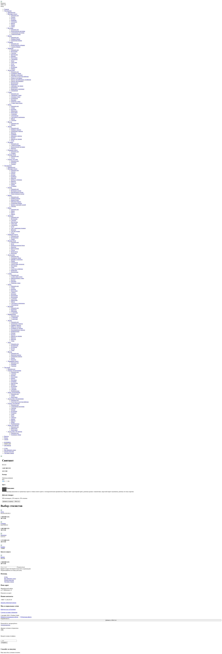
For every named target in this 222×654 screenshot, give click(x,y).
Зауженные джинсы (17, 131)
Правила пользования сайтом (9, 617)
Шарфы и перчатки (17, 75)
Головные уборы (16, 73)
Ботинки (13, 109)
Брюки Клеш (15, 200)
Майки (13, 68)
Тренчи (13, 172)
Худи (12, 64)
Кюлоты (13, 359)
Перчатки (3, 535)
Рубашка (3, 523)
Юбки (9, 208)
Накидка (13, 183)
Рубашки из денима (17, 328)
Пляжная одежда (13, 150)
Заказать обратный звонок (8, 602)
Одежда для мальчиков (14, 370)
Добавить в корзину (8, 501)
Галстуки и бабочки (17, 269)
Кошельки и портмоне (17, 89)
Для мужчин (8, 11)
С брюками (14, 317)
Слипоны (14, 114)
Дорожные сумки (16, 95)
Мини (13, 211)
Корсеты (13, 247)
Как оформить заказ (10, 450)
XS (8, 481)
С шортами (14, 312)
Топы (12, 341)
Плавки (13, 153)
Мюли (13, 118)
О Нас (6, 448)
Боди (12, 244)
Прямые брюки (15, 39)
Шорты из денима (16, 139)
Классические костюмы (18, 31)
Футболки (14, 67)
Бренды (6, 436)
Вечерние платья (16, 190)
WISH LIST (7, 444)
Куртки (13, 18)
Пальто (13, 17)
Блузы (13, 348)
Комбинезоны (12, 314)
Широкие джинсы (16, 136)
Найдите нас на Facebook (8, 609)
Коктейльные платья (17, 192)
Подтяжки (14, 266)
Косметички (14, 83)
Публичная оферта (25, 617)
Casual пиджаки (15, 145)
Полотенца (14, 87)
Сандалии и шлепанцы (18, 117)
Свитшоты (14, 59)
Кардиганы (14, 54)
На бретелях (14, 345)
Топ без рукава (15, 231)
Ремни (13, 261)
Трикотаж (10, 48)
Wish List (17, 501)
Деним (10, 126)
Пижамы (13, 162)
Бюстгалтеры (15, 248)
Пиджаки (10, 142)
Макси (13, 214)
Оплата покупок (9, 451)
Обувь (9, 104)
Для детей (7, 367)
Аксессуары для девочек (15, 431)
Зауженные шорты (16, 356)
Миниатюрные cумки (17, 278)
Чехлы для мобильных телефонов (21, 79)
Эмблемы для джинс (17, 86)
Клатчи (13, 280)
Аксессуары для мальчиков (16, 398)
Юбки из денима (16, 327)
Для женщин (8, 165)
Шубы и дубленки (16, 179)
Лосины (13, 206)
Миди (13, 212)
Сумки (10, 92)
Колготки (14, 253)
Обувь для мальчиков (14, 392)
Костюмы (10, 28)
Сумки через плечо (16, 103)
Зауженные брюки (16, 40)
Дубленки (14, 22)
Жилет (13, 23)
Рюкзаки (13, 100)
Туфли (13, 108)
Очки (12, 267)
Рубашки (10, 42)
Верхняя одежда (12, 14)
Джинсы (13, 388)
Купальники (14, 237)
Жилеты (13, 133)
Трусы (13, 158)
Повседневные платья (17, 194)
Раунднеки (14, 57)
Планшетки (14, 98)
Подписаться (21, 567)
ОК (2, 630)
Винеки (13, 56)
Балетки (13, 289)
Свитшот (13, 389)
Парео (13, 239)
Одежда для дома (13, 159)
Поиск (6, 438)
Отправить (4, 642)
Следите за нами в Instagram (9, 612)
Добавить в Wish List (111, 620)
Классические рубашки (18, 45)
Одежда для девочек (14, 403)
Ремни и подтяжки (16, 78)
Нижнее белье (12, 154)
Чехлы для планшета (17, 81)
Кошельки (14, 270)
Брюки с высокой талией (18, 205)
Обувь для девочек (13, 425)
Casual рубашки (15, 47)
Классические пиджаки (18, 147)
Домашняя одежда (13, 361)
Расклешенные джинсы (18, 330)
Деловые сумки (15, 97)
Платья (10, 187)
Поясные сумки (15, 101)
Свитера (13, 53)
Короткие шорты (16, 355)
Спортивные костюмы (17, 32)
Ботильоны (14, 297)
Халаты (13, 164)
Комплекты (14, 251)
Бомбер (3, 547)
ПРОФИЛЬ (7, 445)
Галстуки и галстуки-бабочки (20, 76)
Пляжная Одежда (13, 234)
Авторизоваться (5, 625)
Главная (6, 9)
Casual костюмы (16, 34)
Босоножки (14, 295)
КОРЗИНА (7, 442)
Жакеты (13, 181)
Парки (13, 25)
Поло (12, 61)
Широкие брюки (16, 201)
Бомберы (13, 20)
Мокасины (14, 111)
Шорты (10, 122)
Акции (6, 439)
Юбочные (14, 311)
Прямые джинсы (16, 129)
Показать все (11, 12)
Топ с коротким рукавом (18, 228)
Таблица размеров (7, 478)
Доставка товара (9, 453)
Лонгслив (14, 62)
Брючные (14, 309)
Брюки (10, 36)
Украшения (14, 90)
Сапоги (13, 292)
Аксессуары (11, 70)
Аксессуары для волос (17, 264)
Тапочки (13, 120)
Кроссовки (14, 112)
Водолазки (14, 51)
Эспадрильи (14, 115)
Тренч (13, 26)
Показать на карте (6, 593)
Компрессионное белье (18, 245)
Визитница (14, 84)
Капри (13, 358)
